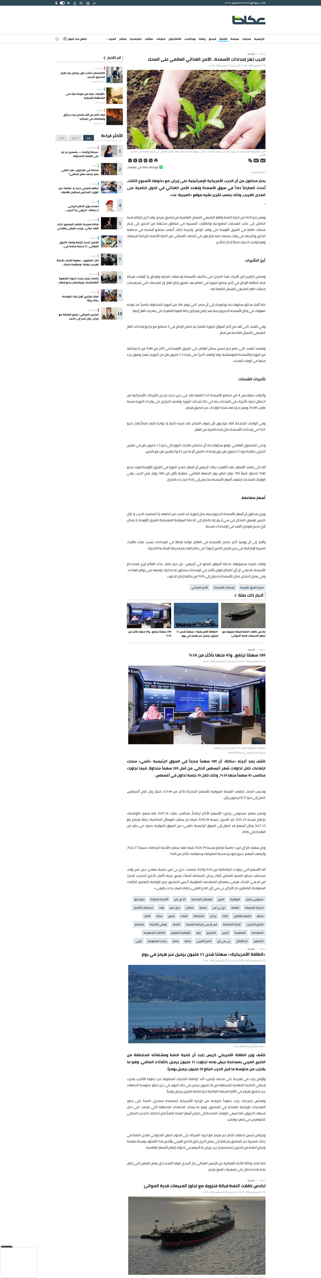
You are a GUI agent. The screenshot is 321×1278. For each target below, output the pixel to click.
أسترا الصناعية (232, 924)
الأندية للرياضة (159, 899)
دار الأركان (242, 940)
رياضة (202, 38)
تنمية (203, 907)
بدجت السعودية (157, 940)
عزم (198, 932)
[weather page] (81, 3)
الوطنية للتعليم (180, 932)
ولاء (161, 907)
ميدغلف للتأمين (143, 907)
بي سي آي (223, 940)
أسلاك (184, 915)
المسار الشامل (242, 915)
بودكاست (190, 38)
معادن (189, 907)
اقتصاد (223, 38)
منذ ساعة (100, 102)
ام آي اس (179, 899)
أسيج (221, 899)
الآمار (147, 915)
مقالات (149, 38)
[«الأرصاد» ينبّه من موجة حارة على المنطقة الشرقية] (114, 95)
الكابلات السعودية (154, 932)
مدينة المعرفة (254, 907)
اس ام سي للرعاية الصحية (201, 924)
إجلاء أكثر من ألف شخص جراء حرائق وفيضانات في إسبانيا (84, 117)
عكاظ (260, 54)
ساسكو (139, 924)
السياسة (99, 68)
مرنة (159, 915)
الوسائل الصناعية (201, 899)
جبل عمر (175, 907)
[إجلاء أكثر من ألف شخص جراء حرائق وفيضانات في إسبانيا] (114, 116)
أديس (225, 932)
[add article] (87, 3)
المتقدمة (257, 932)
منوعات (160, 38)
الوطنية (235, 899)
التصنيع (211, 932)
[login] (74, 3)
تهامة (235, 907)
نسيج (171, 915)
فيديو (212, 38)
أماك (225, 915)
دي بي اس (219, 907)
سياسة (235, 38)
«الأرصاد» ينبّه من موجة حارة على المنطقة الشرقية (85, 96)
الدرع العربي (204, 940)
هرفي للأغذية (158, 924)
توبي (138, 940)
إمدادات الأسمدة (224, 587)
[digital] (94, 3)
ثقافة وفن (175, 38)
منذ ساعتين (99, 123)
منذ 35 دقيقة (98, 81)
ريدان (213, 915)
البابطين (258, 940)
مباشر (123, 38)
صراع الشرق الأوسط (251, 587)
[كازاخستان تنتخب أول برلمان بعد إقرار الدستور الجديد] (114, 75)
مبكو (260, 915)
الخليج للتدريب (255, 924)
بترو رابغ (139, 899)
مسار (176, 940)
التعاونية (240, 932)
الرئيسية (259, 38)
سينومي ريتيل (254, 899)
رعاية (188, 940)
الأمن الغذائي (200, 587)
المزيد (112, 38)
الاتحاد (176, 924)
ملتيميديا (136, 38)
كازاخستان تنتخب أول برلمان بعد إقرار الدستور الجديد (83, 75)
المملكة (199, 915)
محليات (246, 38)
